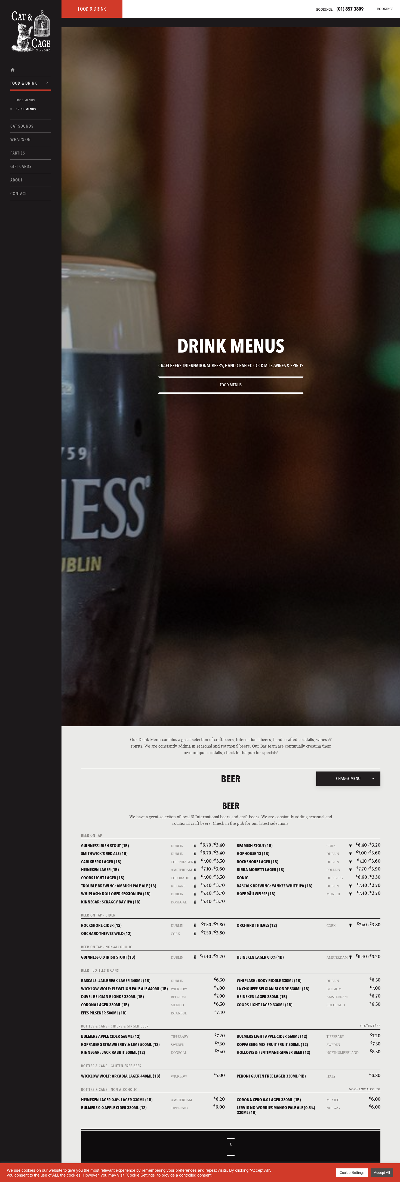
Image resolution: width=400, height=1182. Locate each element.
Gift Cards (21, 166)
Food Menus (25, 100)
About (16, 180)
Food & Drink (23, 83)
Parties (17, 153)
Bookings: (340, 9)
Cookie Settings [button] (352, 1173)
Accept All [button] (382, 1173)
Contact (18, 193)
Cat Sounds (21, 126)
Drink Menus (26, 109)
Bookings (385, 9)
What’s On (20, 139)
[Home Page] (30, 23)
